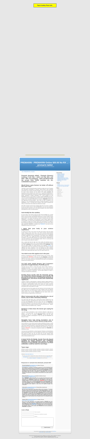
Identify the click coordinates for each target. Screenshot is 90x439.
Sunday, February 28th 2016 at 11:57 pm (29, 376)
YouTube (49, 245)
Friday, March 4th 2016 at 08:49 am (28, 388)
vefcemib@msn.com (33, 365)
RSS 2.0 (48, 356)
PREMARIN (42, 224)
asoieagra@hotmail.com (31, 387)
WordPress (54, 431)
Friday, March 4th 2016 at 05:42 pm (28, 400)
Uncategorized (25, 356)
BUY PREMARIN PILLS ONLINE (28, 171)
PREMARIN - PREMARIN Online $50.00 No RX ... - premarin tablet (45, 163)
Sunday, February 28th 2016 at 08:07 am (29, 366)
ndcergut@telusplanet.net (33, 399)
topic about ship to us (29, 354)
